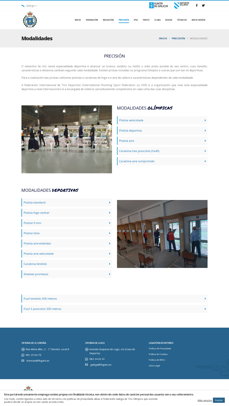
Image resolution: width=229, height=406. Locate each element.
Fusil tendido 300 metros (40, 298)
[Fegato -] (29, 20)
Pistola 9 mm (32, 223)
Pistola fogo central (36, 213)
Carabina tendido (35, 264)
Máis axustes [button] (204, 400)
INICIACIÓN (108, 19)
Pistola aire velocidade (39, 254)
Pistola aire (126, 141)
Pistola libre (32, 233)
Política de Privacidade (160, 348)
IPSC (136, 19)
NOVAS (168, 19)
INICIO (78, 19)
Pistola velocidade (131, 120)
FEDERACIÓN (92, 19)
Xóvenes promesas (36, 274)
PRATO (146, 19)
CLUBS (157, 19)
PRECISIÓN (124, 19)
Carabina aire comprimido (137, 161)
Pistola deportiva (130, 130)
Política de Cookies (158, 354)
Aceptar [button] (219, 400)
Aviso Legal (154, 365)
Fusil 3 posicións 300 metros (42, 309)
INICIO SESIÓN (198, 19)
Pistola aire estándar (37, 243)
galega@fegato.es (100, 364)
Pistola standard (35, 202)
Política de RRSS (157, 360)
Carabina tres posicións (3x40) (139, 151)
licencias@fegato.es (38, 360)
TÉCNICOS (182, 19)
